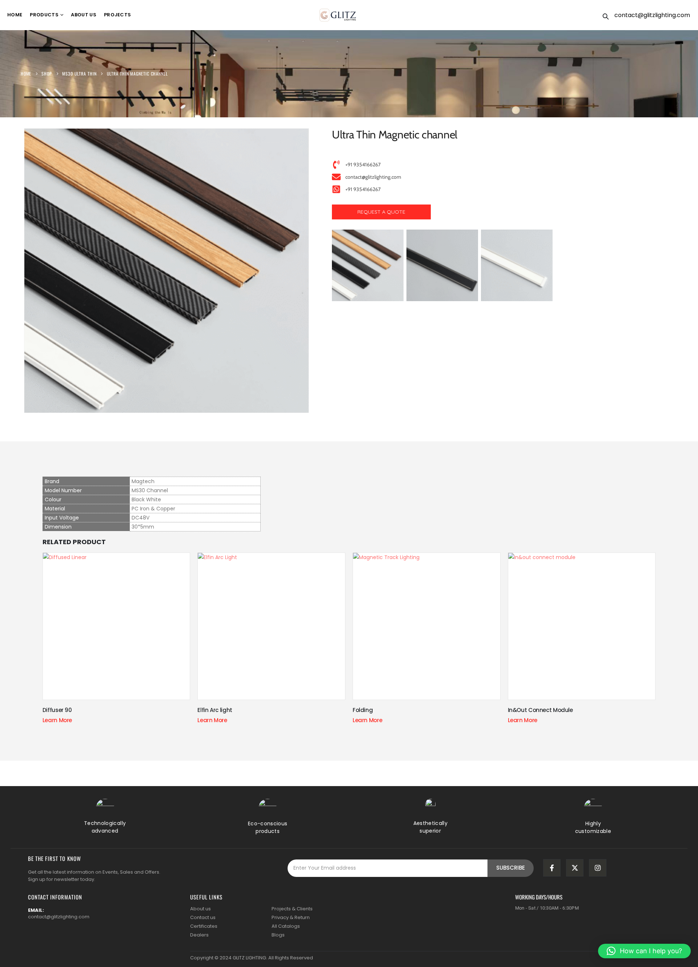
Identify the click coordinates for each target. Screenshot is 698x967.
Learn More (57, 720)
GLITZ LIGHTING (249, 957)
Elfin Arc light (214, 710)
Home (14, 14)
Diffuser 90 (57, 710)
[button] (605, 15)
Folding (363, 710)
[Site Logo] (338, 15)
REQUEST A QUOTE (381, 212)
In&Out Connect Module (540, 710)
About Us (83, 14)
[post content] (116, 626)
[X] (574, 868)
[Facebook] (552, 868)
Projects (117, 14)
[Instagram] (597, 868)
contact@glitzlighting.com (652, 15)
